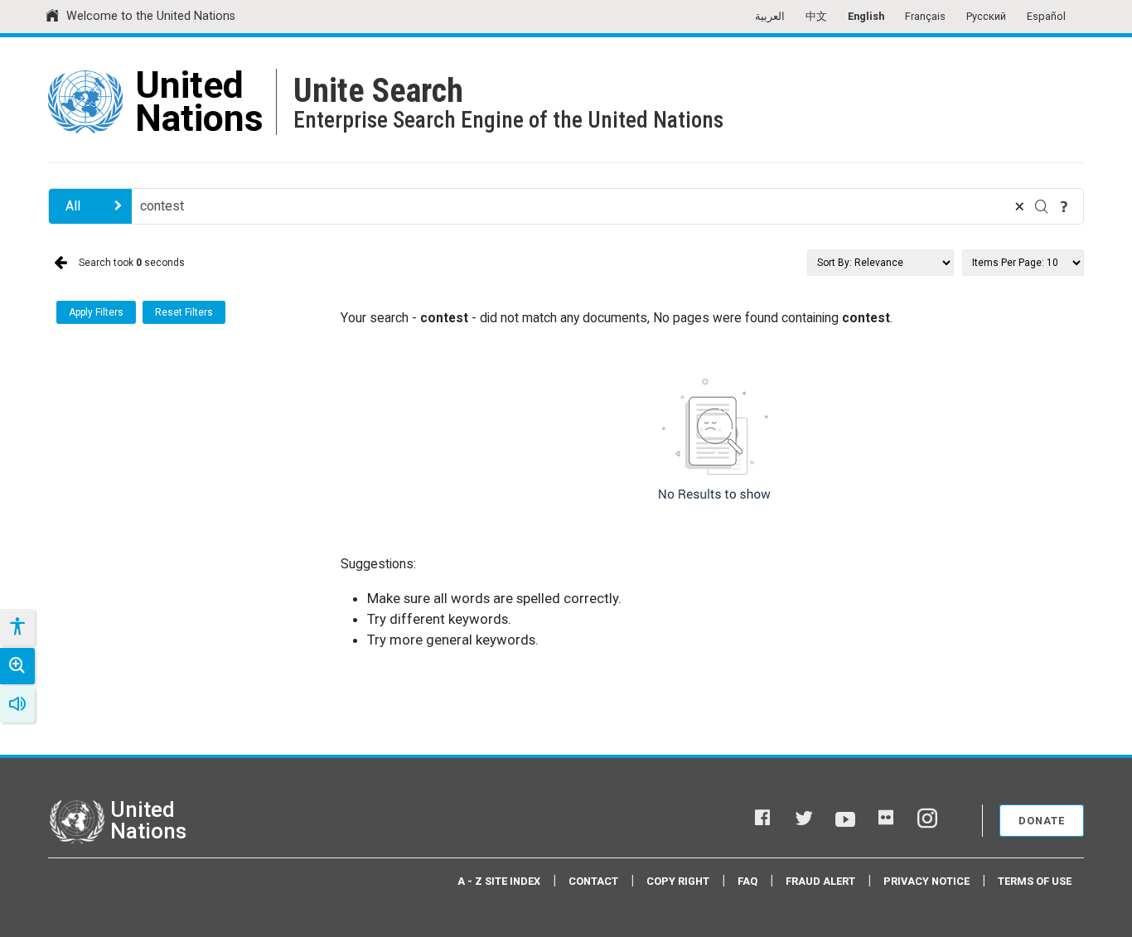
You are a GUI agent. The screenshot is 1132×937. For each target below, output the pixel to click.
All (72, 206)
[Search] (1041, 206)
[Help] (1064, 206)
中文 (816, 16)
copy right (677, 881)
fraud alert (820, 881)
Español (1046, 16)
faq (747, 881)
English (866, 16)
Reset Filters (184, 312)
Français (925, 16)
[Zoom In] (17, 666)
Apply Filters (96, 312)
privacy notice (926, 881)
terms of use (1035, 881)
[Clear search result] (1019, 206)
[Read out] (17, 704)
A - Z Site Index (498, 881)
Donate (1041, 820)
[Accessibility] (16, 627)
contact (593, 881)
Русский (986, 16)
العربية (770, 16)
